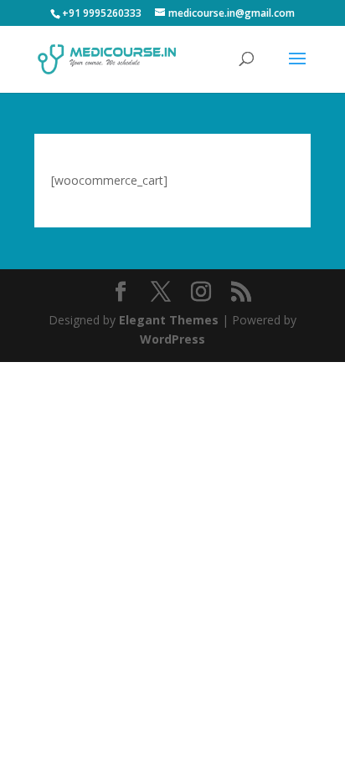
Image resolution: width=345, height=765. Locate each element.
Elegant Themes (169, 320)
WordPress (172, 339)
